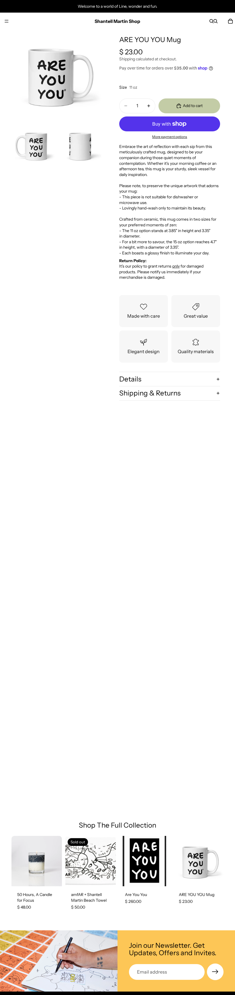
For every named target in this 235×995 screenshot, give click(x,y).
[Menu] (6, 21)
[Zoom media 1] (56, 75)
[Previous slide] (17, 861)
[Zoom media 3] (80, 145)
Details (130, 379)
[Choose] (161, 878)
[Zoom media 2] (33, 145)
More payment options (169, 137)
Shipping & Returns (150, 393)
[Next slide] (55, 861)
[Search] (211, 21)
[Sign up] (215, 972)
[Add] (53, 878)
